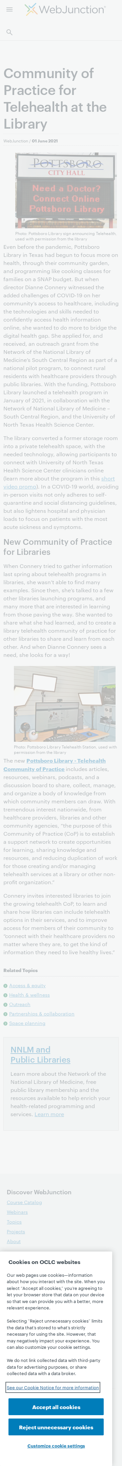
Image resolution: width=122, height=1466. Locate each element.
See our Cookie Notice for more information (53, 1387)
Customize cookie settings (56, 1445)
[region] (56, 1359)
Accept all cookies (56, 1406)
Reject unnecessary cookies (56, 1427)
